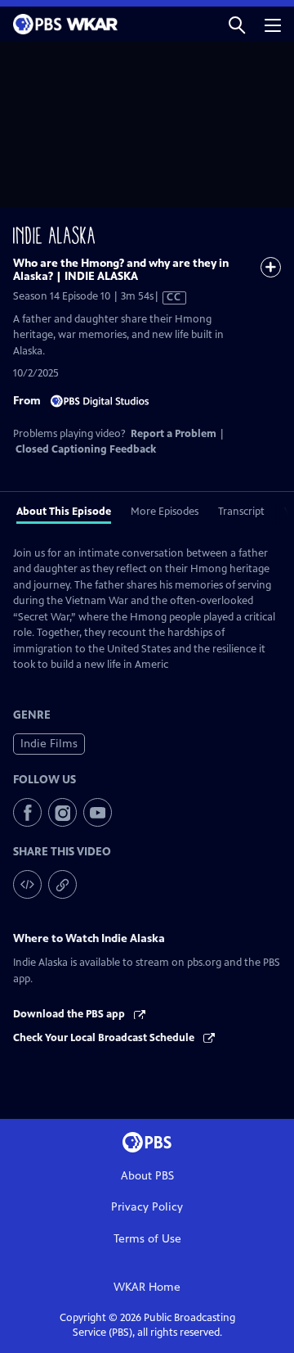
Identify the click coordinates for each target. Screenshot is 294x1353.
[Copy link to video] (62, 884)
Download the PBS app (70, 1014)
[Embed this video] (27, 884)
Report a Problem (173, 433)
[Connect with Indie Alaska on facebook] (27, 812)
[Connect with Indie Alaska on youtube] (97, 812)
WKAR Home (147, 1287)
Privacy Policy (147, 1207)
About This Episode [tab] (63, 511)
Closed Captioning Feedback (86, 449)
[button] (237, 24)
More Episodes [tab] (164, 511)
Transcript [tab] (241, 511)
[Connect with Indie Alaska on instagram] (62, 812)
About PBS (147, 1176)
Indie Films (49, 744)
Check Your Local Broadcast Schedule (105, 1037)
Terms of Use (147, 1239)
